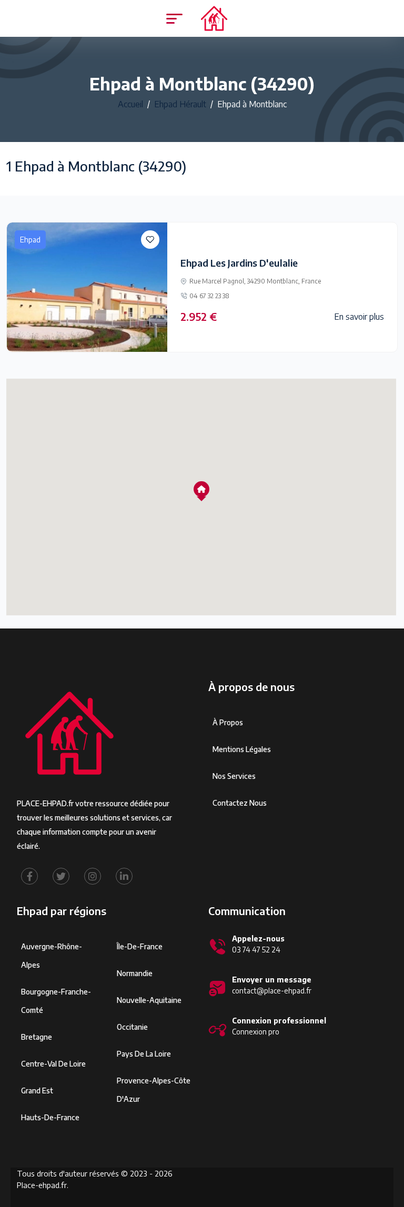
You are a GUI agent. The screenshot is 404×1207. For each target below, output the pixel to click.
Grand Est (37, 1090)
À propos (228, 722)
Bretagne (36, 1036)
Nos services (234, 776)
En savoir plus (359, 316)
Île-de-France (140, 946)
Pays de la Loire (144, 1053)
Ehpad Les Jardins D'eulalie (239, 263)
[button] (201, 489)
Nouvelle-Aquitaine (149, 1000)
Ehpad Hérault (180, 104)
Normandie (135, 973)
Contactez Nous (240, 802)
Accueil (130, 104)
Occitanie (132, 1026)
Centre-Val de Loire (53, 1063)
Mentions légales (242, 749)
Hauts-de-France (50, 1117)
